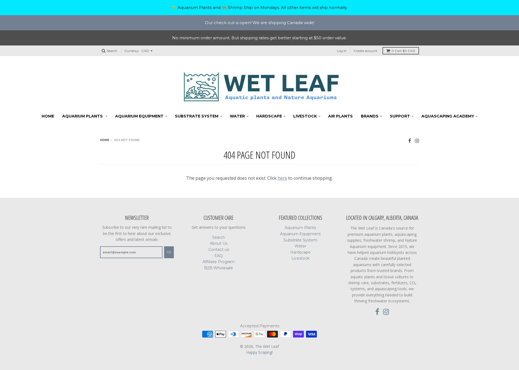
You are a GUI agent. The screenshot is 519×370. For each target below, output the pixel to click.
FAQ (218, 255)
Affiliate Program (218, 261)
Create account (365, 51)
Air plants (340, 116)
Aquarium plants (83, 116)
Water (237, 116)
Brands (369, 116)
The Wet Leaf (267, 346)
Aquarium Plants (300, 227)
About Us (218, 243)
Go (169, 252)
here (282, 178)
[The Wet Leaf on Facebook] (409, 141)
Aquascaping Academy (447, 116)
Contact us (218, 249)
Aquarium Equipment (139, 116)
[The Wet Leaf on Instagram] (417, 141)
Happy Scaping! (259, 352)
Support (400, 116)
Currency (131, 51)
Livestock (305, 116)
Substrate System (196, 116)
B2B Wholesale (218, 268)
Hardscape (269, 116)
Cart (403, 51)
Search (218, 237)
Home (48, 116)
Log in (342, 51)
